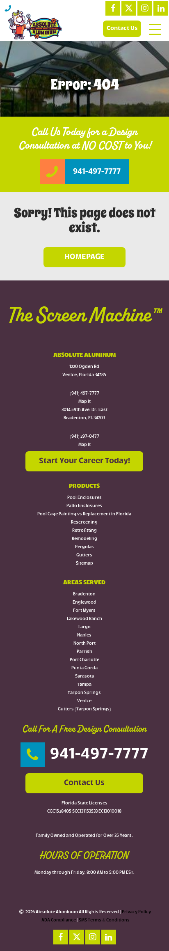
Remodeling (84, 539)
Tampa (84, 684)
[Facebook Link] (112, 8)
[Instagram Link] (144, 8)
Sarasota (84, 676)
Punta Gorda (84, 668)
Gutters (84, 555)
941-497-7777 (99, 755)
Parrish (84, 652)
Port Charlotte (84, 660)
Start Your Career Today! (84, 461)
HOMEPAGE (84, 257)
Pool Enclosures (84, 498)
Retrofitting (84, 530)
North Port (84, 643)
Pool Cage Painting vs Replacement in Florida (84, 514)
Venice (84, 701)
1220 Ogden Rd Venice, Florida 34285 (84, 371)
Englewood (84, 602)
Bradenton (84, 594)
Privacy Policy (136, 912)
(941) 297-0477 (84, 436)
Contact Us (122, 28)
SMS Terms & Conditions (104, 920)
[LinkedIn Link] (160, 8)
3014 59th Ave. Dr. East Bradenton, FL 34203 (84, 414)
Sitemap (84, 563)
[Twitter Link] (128, 8)
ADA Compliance (58, 920)
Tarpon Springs (84, 693)
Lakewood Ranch (84, 619)
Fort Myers (84, 611)
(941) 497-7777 (84, 393)
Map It (84, 402)
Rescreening (84, 522)
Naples (84, 635)
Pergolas (84, 547)
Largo (84, 627)
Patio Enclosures (84, 506)
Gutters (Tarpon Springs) (84, 709)
